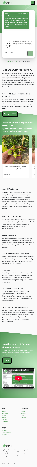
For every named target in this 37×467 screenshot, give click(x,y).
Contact (4, 419)
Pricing (4, 415)
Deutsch (23, 413)
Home (4, 411)
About (4, 417)
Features (5, 413)
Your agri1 (5, 421)
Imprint (4, 430)
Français (23, 417)
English (23, 411)
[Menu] (33, 3)
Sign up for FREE (12, 61)
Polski (22, 415)
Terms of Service (7, 432)
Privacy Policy (6, 434)
